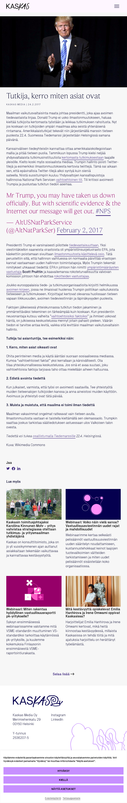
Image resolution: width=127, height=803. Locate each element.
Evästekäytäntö (53, 798)
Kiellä (63, 780)
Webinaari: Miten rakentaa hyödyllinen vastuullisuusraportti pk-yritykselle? (31, 613)
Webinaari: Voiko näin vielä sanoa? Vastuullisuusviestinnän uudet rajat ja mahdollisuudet (93, 526)
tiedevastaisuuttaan (83, 245)
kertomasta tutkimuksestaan (83, 157)
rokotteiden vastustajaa (71, 276)
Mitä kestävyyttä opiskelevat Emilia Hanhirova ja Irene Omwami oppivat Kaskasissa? (93, 613)
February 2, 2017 (80, 230)
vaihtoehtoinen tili (69, 180)
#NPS (103, 211)
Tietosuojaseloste (71, 798)
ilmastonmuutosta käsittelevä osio (79, 254)
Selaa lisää (61, 674)
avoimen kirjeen (17, 289)
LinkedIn (57, 719)
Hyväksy (64, 770)
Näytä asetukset (63, 789)
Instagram (58, 715)
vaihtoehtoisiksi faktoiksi (69, 316)
